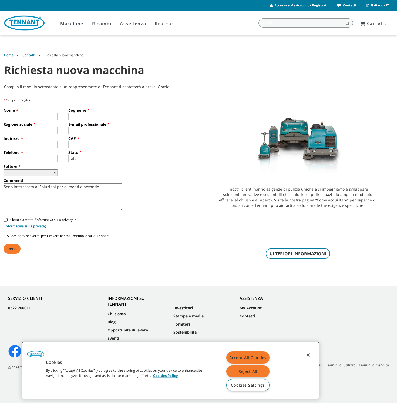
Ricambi (101, 23)
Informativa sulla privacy (25, 226)
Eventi (113, 338)
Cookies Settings (248, 385)
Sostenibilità (185, 332)
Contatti (349, 5)
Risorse (164, 23)
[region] (170, 370)
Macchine (71, 23)
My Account (251, 307)
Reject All (247, 371)
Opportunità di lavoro (127, 330)
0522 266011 (19, 307)
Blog (111, 321)
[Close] (308, 355)
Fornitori (181, 324)
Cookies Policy (165, 375)
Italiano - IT (380, 5)
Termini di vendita (374, 365)
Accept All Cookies (248, 357)
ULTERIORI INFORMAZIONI (298, 254)
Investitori (183, 307)
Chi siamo (116, 313)
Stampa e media (188, 316)
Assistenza (133, 23)
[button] (35, 356)
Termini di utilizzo (340, 365)
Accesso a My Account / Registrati (301, 5)
